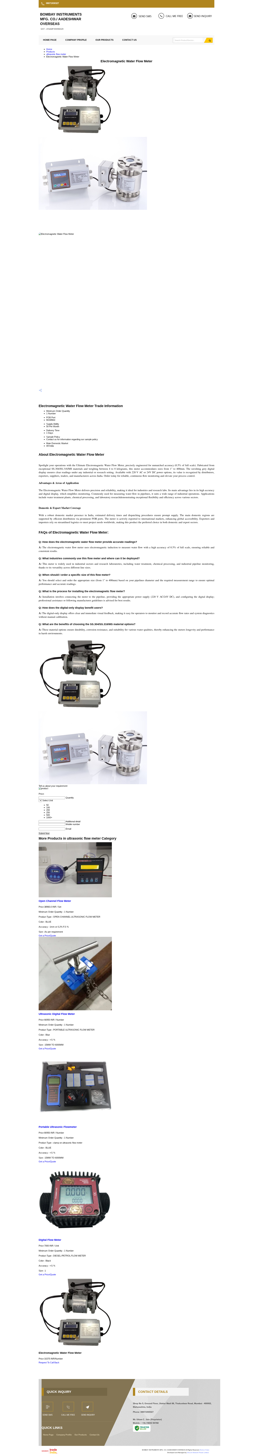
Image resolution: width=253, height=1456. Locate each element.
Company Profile (76, 40)
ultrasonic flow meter (56, 54)
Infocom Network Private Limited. (198, 1452)
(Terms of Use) (204, 1450)
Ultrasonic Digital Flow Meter (57, 1013)
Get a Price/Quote (47, 935)
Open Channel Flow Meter (55, 901)
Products (50, 51)
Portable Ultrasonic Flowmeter (58, 1126)
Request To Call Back (49, 1362)
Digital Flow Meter (50, 1239)
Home (49, 49)
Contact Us (129, 40)
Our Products (104, 40)
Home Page (50, 40)
